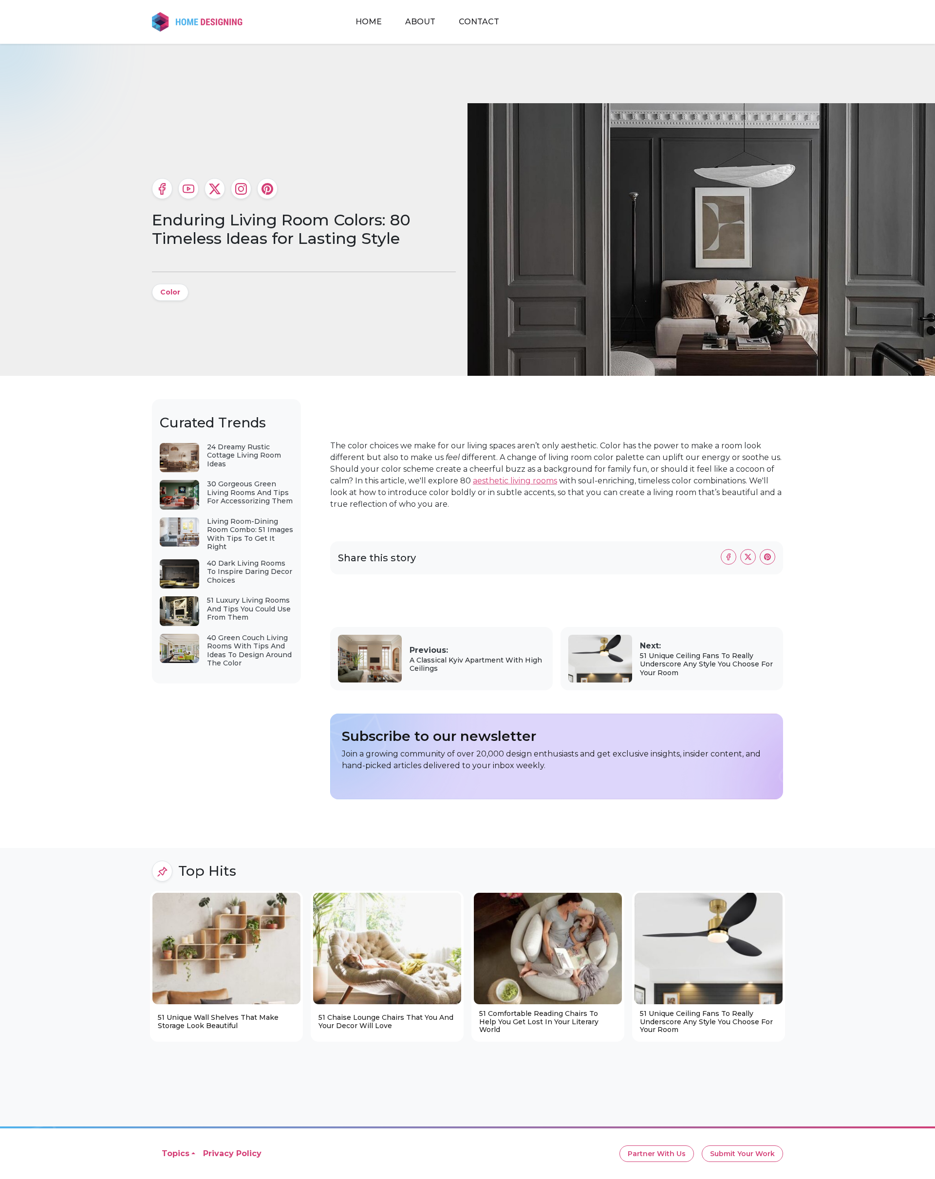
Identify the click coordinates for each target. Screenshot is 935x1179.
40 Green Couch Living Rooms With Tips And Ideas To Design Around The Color (249, 650)
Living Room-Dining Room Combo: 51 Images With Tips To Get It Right (250, 534)
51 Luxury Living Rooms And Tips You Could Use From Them (249, 609)
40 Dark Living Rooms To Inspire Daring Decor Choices (249, 572)
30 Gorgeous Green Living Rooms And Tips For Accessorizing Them (250, 492)
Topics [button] (175, 1153)
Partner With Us (657, 1153)
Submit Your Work (742, 1153)
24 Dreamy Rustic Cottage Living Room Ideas (244, 455)
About (420, 21)
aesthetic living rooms (515, 480)
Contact (479, 21)
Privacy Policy (232, 1153)
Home (368, 21)
